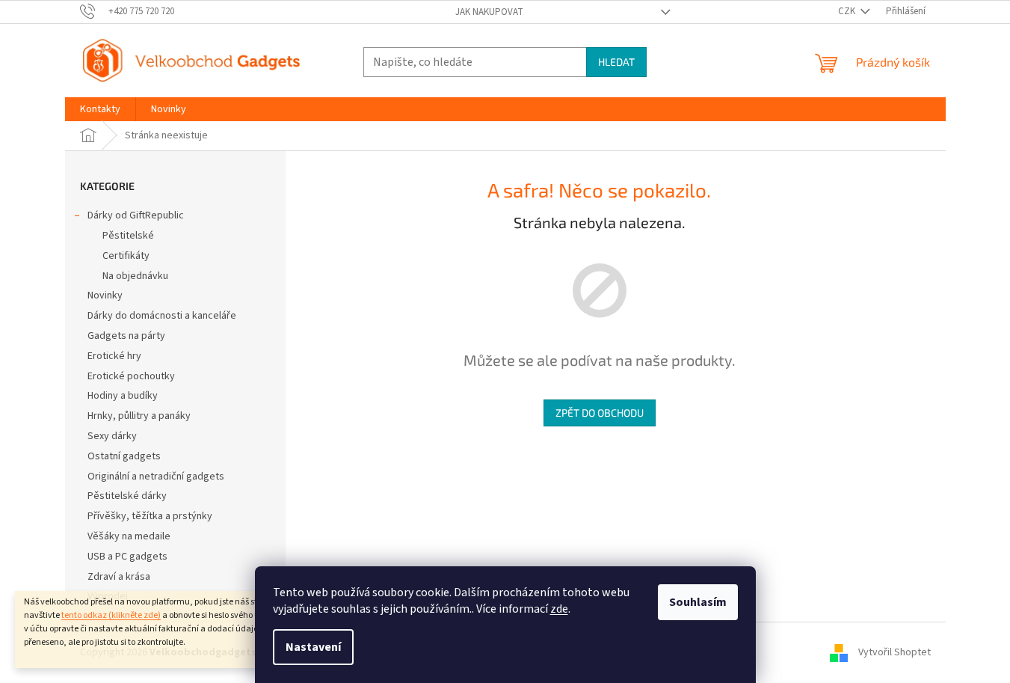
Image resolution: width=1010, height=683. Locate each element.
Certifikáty (126, 255)
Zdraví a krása (118, 576)
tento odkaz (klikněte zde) (111, 615)
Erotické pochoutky (131, 376)
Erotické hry (114, 356)
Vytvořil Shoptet (894, 652)
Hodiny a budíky (122, 395)
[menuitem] (100, 109)
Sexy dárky (112, 436)
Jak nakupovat (489, 12)
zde (559, 609)
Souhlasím (698, 602)
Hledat (616, 61)
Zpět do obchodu (599, 412)
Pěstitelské (128, 235)
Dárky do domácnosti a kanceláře (161, 315)
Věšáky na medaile (128, 536)
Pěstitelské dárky (127, 495)
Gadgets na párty (126, 335)
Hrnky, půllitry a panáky (139, 415)
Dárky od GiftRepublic (135, 215)
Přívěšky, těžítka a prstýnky (149, 516)
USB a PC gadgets (127, 556)
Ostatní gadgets (124, 456)
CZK (847, 11)
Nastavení (313, 647)
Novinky (105, 295)
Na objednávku (135, 276)
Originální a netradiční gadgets (155, 476)
